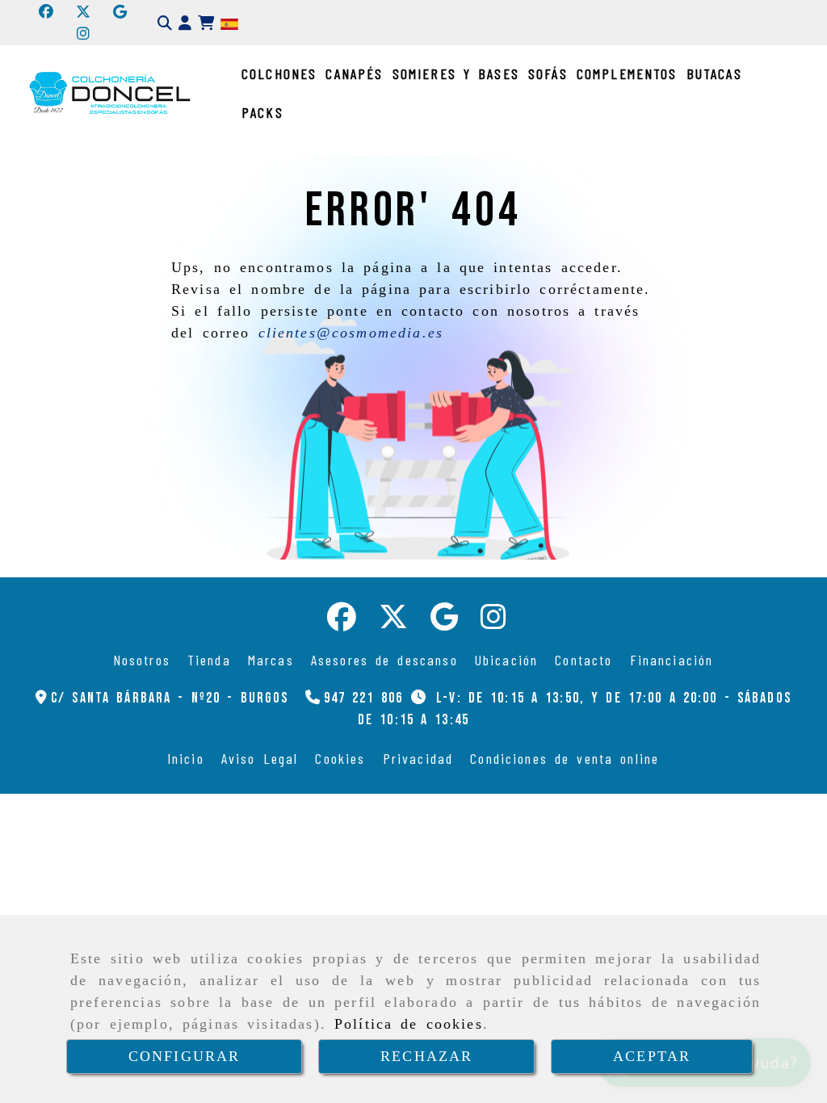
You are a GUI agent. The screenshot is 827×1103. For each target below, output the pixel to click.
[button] (185, 23)
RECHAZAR (426, 1056)
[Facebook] (46, 11)
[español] (229, 22)
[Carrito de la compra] (206, 23)
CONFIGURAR (184, 1056)
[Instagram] (83, 33)
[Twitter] (83, 11)
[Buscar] (164, 23)
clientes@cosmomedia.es (351, 333)
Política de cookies (408, 1024)
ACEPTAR (652, 1056)
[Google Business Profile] (120, 11)
